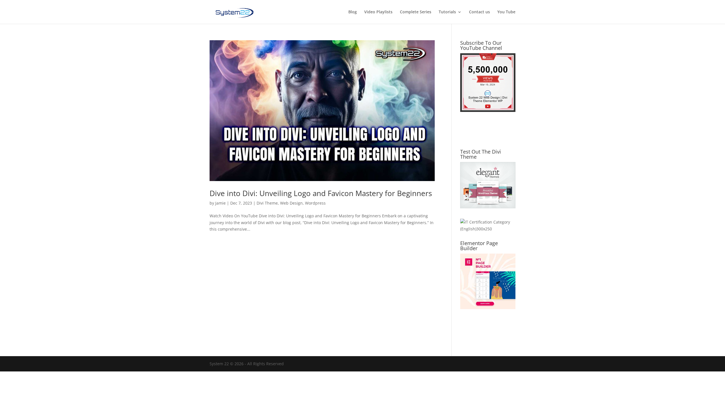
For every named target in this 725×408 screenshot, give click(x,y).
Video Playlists (378, 12)
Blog (352, 12)
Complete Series (415, 12)
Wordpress (315, 203)
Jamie (220, 203)
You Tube (506, 12)
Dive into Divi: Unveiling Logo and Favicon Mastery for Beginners (321, 193)
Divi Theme (267, 203)
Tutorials (447, 12)
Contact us (479, 12)
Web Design (291, 203)
